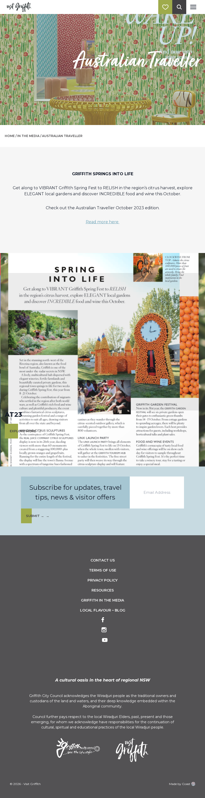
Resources (103, 590)
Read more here (103, 222)
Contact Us (102, 560)
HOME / (10, 136)
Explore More (23, 431)
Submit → (35, 516)
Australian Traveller (62, 136)
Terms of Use (102, 570)
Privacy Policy (103, 580)
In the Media (28, 136)
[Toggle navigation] (193, 7)
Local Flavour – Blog (102, 610)
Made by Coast (179, 784)
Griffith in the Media (102, 600)
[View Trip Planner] (165, 7)
